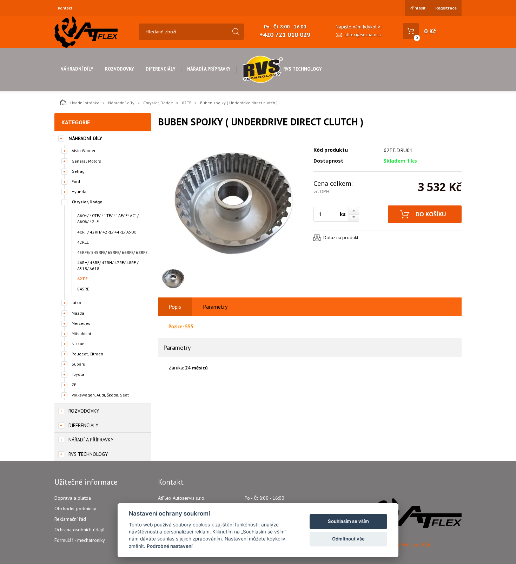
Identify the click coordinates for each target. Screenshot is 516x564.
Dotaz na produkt (340, 238)
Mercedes (81, 323)
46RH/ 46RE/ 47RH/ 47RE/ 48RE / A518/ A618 (107, 265)
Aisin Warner (83, 150)
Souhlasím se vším (348, 521)
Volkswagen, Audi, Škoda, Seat (100, 395)
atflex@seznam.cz (363, 35)
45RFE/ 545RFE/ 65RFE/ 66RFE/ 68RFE (112, 252)
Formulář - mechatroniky (79, 540)
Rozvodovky (119, 69)
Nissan (78, 343)
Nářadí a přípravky (209, 69)
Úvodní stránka (84, 102)
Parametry (215, 306)
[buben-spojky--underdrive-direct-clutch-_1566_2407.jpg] (231, 201)
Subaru (78, 364)
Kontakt (65, 8)
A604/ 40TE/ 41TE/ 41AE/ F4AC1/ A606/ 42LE (108, 218)
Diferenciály (161, 69)
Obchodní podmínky (75, 508)
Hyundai (79, 191)
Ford (76, 181)
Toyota (78, 374)
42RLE (83, 242)
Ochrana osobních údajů (79, 529)
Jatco (76, 302)
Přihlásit (417, 8)
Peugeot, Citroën (87, 353)
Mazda (78, 313)
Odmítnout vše (348, 539)
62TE (186, 102)
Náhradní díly (76, 69)
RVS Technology (302, 69)
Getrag (78, 171)
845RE (83, 288)
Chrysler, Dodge (158, 102)
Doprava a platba (72, 498)
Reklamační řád (70, 519)
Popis (174, 306)
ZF (74, 384)
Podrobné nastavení (170, 546)
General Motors (86, 161)
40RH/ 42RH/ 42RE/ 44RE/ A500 (106, 232)
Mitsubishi (81, 333)
